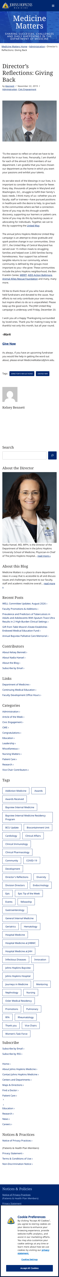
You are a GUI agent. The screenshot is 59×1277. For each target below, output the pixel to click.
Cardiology (11, 835)
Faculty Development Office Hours (21, 695)
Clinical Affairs (33, 835)
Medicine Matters (29, 22)
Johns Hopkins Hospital (18, 976)
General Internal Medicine (19, 918)
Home (5, 1063)
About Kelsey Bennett (14, 652)
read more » (44, 555)
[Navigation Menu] (53, 5)
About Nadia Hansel (13, 657)
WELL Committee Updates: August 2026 (24, 603)
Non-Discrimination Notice (16, 1163)
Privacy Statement (12, 1153)
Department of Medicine (15, 684)
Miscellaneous (10, 748)
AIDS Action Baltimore (40, 275)
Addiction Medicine (15, 790)
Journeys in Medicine (16, 984)
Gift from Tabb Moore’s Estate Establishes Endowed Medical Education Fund (24, 628)
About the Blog (10, 662)
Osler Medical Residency (18, 1000)
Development (12, 868)
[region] (29, 1241)
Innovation (40, 959)
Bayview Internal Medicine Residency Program (25, 817)
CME (4, 727)
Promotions (11, 1009)
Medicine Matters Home (14, 46)
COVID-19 (31, 860)
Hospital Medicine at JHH (18, 951)
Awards (38, 790)
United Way (33, 225)
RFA (7, 1017)
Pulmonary (32, 1009)
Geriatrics (10, 926)
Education (7, 738)
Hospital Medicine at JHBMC (20, 943)
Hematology (30, 926)
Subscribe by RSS (11, 1053)
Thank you (11, 1025)
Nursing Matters (11, 753)
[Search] (52, 455)
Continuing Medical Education (18, 689)
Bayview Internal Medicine (19, 807)
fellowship (26, 901)
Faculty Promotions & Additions (19, 608)
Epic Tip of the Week (29, 893)
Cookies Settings (29, 1259)
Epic (7, 893)
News (5, 1118)
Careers (6, 1124)
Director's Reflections (22, 373)
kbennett (9, 86)
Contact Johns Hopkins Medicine (19, 1074)
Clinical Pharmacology (17, 852)
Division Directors (15, 885)
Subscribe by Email (12, 668)
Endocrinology (41, 885)
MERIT (23, 275)
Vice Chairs (31, 1025)
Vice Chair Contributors (14, 769)
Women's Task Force (16, 1033)
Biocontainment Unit (38, 827)
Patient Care (8, 759)
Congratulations (11, 732)
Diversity (41, 877)
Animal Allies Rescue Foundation (20, 278)
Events (8, 901)
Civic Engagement (27, 89)
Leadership (8, 743)
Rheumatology (26, 1017)
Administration (37, 46)
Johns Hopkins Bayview (18, 967)
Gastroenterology (14, 910)
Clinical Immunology (16, 844)
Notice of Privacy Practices (16, 1140)
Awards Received (14, 799)
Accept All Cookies (29, 1268)
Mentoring (42, 984)
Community (11, 860)
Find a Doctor (9, 1090)
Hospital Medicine (15, 934)
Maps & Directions (12, 1084)
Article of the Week (12, 716)
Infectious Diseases (15, 959)
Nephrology (11, 992)
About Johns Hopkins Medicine (19, 1069)
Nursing (30, 992)
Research (7, 764)
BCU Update (12, 827)
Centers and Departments (16, 1079)
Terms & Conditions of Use (16, 1158)
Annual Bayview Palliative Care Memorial (24, 635)
